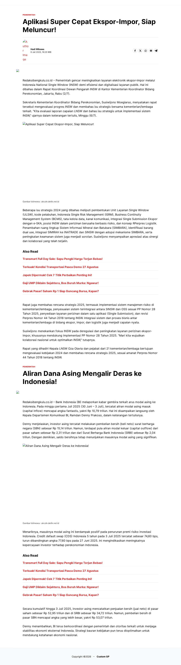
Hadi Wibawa (37, 49)
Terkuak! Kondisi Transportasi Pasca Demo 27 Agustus (60, 267)
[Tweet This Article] (140, 50)
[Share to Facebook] (135, 50)
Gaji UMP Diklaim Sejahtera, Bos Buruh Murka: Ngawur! (61, 283)
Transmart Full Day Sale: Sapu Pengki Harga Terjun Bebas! (63, 259)
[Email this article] (151, 50)
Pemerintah (29, 15)
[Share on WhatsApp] (145, 50)
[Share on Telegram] (156, 50)
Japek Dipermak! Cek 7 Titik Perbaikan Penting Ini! (57, 275)
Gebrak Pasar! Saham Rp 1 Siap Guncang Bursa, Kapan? (61, 291)
